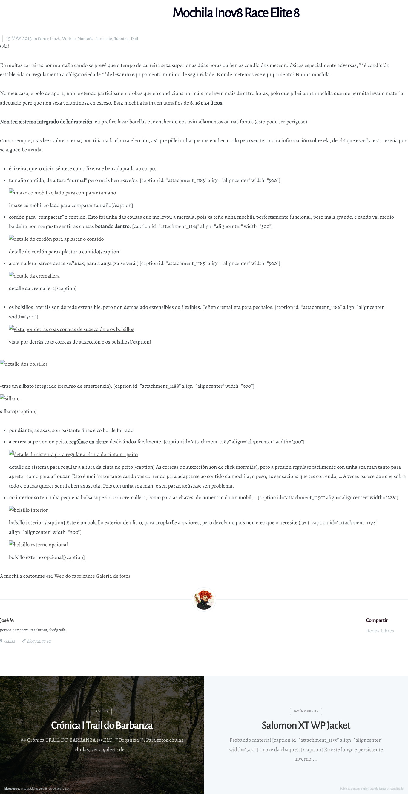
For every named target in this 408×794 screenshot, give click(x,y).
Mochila (69, 39)
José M (7, 620)
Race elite (103, 39)
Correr (43, 39)
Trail (134, 39)
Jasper (382, 788)
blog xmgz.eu (12, 788)
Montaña (85, 39)
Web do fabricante (74, 576)
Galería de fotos (113, 576)
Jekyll (366, 788)
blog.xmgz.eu (38, 641)
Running (121, 39)
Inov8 (55, 39)
